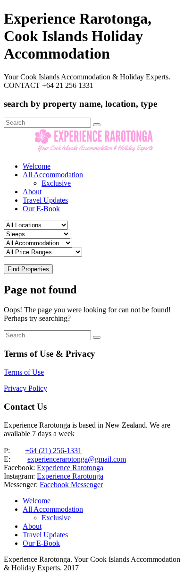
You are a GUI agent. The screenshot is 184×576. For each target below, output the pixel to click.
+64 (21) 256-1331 (53, 451)
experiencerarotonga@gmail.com (76, 459)
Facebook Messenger (71, 485)
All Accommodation (53, 175)
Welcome (36, 166)
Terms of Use (24, 372)
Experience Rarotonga (70, 468)
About (32, 192)
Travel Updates (45, 200)
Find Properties (28, 269)
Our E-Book (41, 209)
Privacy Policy (25, 388)
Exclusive (56, 183)
